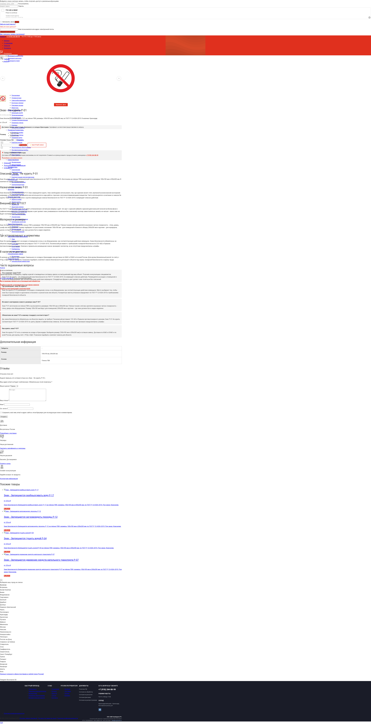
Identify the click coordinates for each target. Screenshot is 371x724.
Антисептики (33, 693)
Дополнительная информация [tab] (15, 165)
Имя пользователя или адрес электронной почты (36, 29)
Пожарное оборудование (37, 695)
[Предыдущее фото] (3, 78)
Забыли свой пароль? (8, 24)
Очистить (20, 140)
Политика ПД (83, 689)
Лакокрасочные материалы (37, 691)
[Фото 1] (3, 98)
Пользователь (23, 4)
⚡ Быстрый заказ (37, 145)
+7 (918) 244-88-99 (13, 37)
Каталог (54, 691)
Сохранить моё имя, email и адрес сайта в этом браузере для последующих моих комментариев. (37, 412)
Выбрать (7, 509)
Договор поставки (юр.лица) (47, 718)
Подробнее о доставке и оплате (12, 158)
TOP (1, 723)
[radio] (17, 133)
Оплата (67, 693)
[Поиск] (1, 58)
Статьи (54, 695)
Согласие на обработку (86, 692)
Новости (54, 693)
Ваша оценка (5, 386)
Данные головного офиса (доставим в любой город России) (22, 674)
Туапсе (2, 37)
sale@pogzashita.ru (117, 720)
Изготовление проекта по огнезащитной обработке (20, 281)
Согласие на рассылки (85, 694)
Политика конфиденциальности (14, 713)
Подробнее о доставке (8, 433)
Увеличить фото (61, 104)
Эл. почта (4, 409)
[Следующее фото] (119, 78)
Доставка (68, 691)
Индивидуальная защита (37, 698)
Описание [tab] (7, 163)
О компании (55, 689)
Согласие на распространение (88, 700)
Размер (3, 134)
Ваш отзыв (4, 400)
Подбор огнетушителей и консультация (15, 289)
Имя (2, 404)
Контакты (55, 698)
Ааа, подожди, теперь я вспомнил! (12, 34)
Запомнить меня (8, 22)
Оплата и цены (5, 463)
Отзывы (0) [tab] (8, 168)
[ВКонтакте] (100, 709)
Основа (3, 140)
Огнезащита (33, 689)
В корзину (23, 145)
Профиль (67, 689)
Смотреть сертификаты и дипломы (12, 448)
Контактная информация (9, 479)
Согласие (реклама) (85, 697)
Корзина (67, 695)
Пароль (21, 6)
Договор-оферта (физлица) (28, 718)
